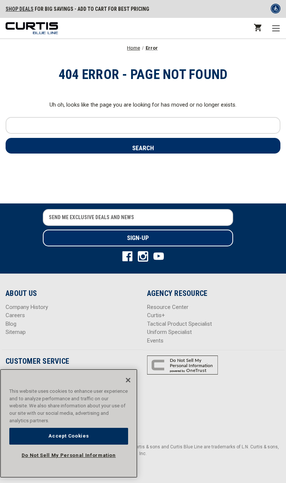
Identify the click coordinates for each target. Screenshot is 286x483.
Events (155, 340)
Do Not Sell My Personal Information (69, 455)
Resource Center (167, 307)
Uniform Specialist (169, 332)
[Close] (128, 380)
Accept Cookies (68, 436)
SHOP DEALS (20, 9)
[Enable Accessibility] (275, 10)
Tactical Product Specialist (179, 324)
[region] (68, 423)
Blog (11, 324)
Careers (15, 315)
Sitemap (16, 332)
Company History (27, 307)
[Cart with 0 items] (257, 27)
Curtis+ (156, 315)
